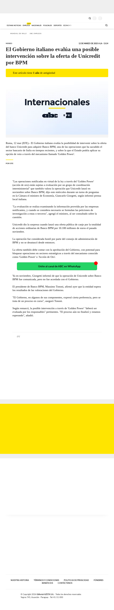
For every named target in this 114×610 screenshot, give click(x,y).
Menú (106, 18)
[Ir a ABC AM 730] (86, 25)
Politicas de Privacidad (76, 580)
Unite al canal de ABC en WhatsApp (59, 266)
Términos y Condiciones (46, 580)
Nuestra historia (20, 580)
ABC (11, 18)
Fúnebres (98, 580)
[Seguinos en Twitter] (101, 595)
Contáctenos (65, 583)
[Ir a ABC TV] (77, 25)
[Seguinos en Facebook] (97, 595)
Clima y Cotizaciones (84, 18)
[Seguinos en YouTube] (104, 595)
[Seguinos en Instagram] (107, 595)
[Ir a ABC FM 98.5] (97, 25)
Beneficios (47, 583)
